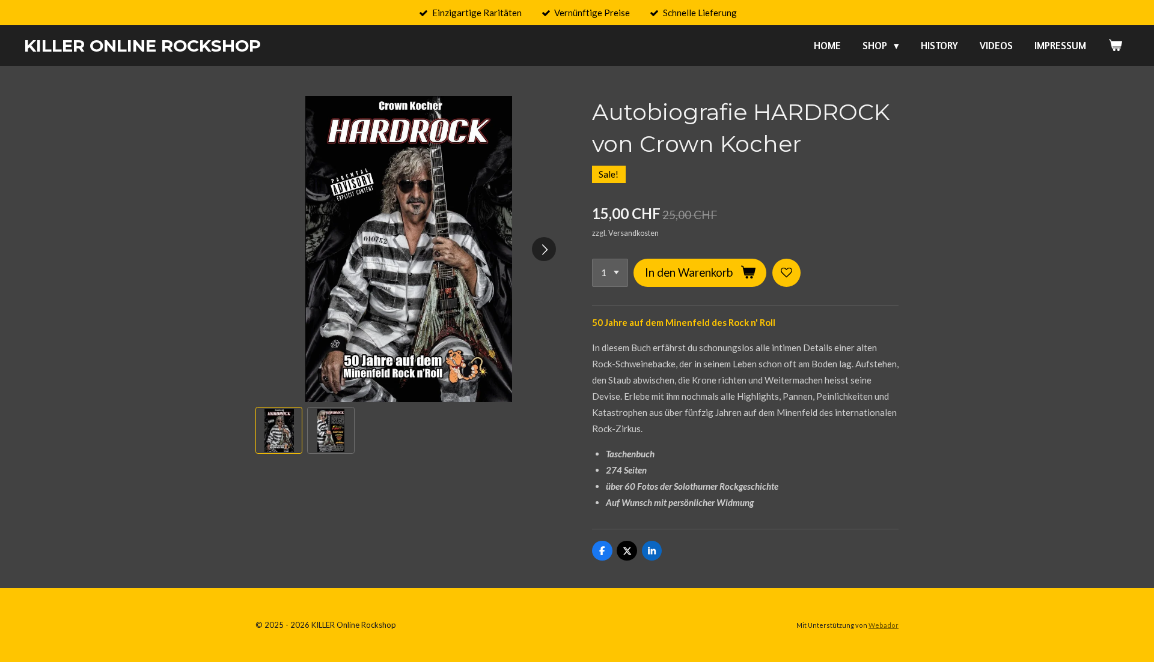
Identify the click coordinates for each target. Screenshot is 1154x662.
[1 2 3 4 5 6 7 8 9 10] (610, 273)
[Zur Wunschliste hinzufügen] (786, 273)
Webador (884, 625)
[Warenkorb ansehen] (1115, 45)
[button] (278, 430)
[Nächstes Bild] (544, 249)
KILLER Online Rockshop (142, 45)
